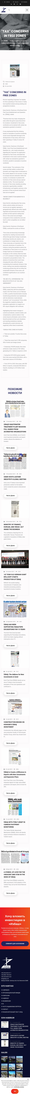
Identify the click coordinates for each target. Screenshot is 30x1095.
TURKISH (8, 2)
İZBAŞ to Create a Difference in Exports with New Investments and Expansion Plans (15, 774)
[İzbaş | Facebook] (14, 4)
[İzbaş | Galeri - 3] (19, 1059)
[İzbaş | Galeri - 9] (19, 1074)
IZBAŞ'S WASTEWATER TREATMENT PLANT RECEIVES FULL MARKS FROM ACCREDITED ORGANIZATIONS (19, 1027)
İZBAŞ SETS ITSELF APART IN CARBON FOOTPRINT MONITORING (14, 824)
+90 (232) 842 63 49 (6, 976)
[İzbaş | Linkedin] (11, 4)
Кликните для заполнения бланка (15, 944)
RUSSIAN (25, 2)
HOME (6, 41)
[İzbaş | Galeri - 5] (12, 1067)
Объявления (7, 1001)
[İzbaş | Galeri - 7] (4, 1074)
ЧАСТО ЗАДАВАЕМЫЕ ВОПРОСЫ (12, 1006)
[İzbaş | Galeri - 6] (19, 1067)
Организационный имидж (11, 993)
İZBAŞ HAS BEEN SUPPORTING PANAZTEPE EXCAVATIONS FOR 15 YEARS (14, 627)
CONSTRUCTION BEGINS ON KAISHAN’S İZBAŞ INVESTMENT (14, 724)
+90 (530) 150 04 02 (6, 974)
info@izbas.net (5, 978)
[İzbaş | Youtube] (20, 4)
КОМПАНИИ (6, 995)
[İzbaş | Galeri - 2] (12, 1059)
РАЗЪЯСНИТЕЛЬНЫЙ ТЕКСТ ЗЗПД (12, 1012)
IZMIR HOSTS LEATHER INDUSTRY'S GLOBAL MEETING (19, 1036)
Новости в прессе (8, 43)
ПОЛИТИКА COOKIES (19, 1087)
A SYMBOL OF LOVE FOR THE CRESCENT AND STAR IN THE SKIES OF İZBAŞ (14, 874)
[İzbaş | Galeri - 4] (4, 1067)
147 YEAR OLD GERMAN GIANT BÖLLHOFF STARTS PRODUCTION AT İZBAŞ (15, 577)
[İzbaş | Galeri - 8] (12, 1074)
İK (3, 1004)
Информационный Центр (18, 41)
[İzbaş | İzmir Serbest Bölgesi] (3, 10)
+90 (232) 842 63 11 (6, 972)
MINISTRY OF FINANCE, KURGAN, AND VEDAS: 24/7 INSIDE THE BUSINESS (14, 527)
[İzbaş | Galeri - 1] (4, 1059)
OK (15, 1091)
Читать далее (10, 448)
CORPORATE (6, 990)
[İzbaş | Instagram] (17, 4)
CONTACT (5, 1009)
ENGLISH (16, 2)
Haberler (6, 998)
